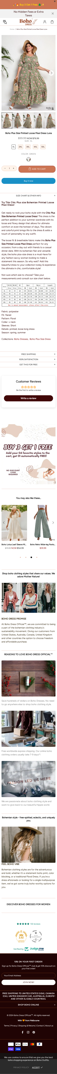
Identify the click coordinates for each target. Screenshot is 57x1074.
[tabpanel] (14, 530)
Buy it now (28, 181)
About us (49, 1025)
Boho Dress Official (28, 21)
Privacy (13, 1025)
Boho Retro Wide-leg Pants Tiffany (43, 544)
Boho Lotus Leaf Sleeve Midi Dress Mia (14, 544)
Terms (6, 1025)
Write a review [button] (28, 398)
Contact (40, 1025)
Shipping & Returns (26, 1025)
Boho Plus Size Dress (40, 339)
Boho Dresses (21, 339)
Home (12, 29)
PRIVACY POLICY (21, 1067)
